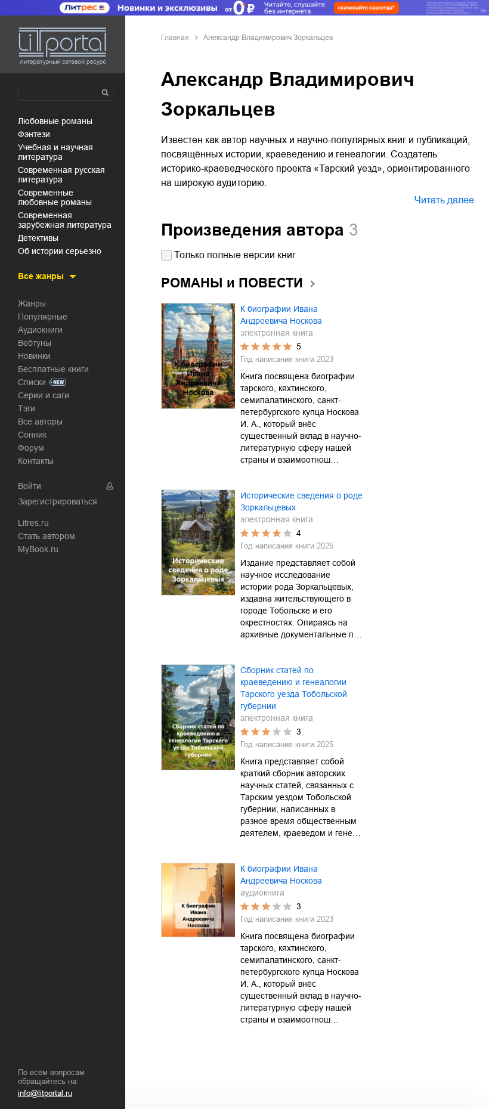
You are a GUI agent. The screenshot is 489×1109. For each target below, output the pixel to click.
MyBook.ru (38, 549)
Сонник (32, 434)
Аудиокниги (40, 329)
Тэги (26, 408)
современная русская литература (61, 174)
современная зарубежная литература (65, 220)
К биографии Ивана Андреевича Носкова (281, 315)
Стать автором (46, 536)
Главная (175, 37)
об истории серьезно (59, 251)
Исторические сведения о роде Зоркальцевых (301, 501)
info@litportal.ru (45, 1093)
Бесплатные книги (53, 369)
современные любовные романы (55, 197)
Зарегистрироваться (57, 501)
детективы (38, 238)
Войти (29, 486)
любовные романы (55, 121)
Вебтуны (34, 343)
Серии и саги (43, 395)
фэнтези (34, 134)
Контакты (36, 461)
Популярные (42, 316)
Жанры (32, 303)
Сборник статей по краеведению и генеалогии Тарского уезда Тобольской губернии (293, 688)
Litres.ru (33, 523)
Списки (32, 382)
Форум (31, 448)
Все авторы (40, 421)
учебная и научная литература (55, 152)
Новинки (34, 356)
